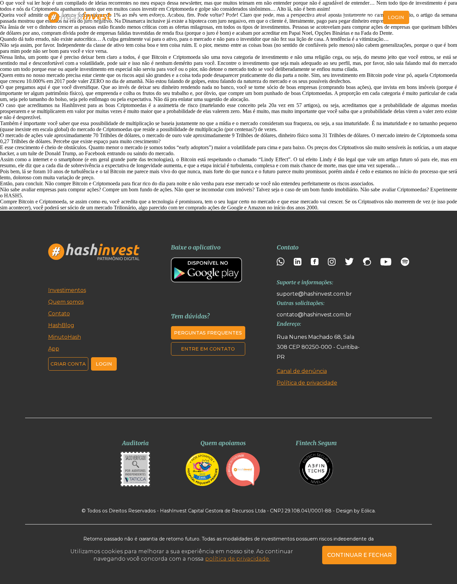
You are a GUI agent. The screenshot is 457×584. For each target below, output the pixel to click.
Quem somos (188, 17)
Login (104, 364)
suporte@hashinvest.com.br (314, 294)
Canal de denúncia (302, 371)
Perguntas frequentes (208, 333)
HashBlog (228, 17)
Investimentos (67, 290)
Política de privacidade (307, 383)
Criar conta (360, 17)
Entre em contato (208, 349)
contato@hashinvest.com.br (314, 314)
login (396, 17)
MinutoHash (266, 17)
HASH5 (13, 195)
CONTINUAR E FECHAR (359, 555)
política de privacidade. (237, 559)
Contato (321, 17)
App (296, 17)
